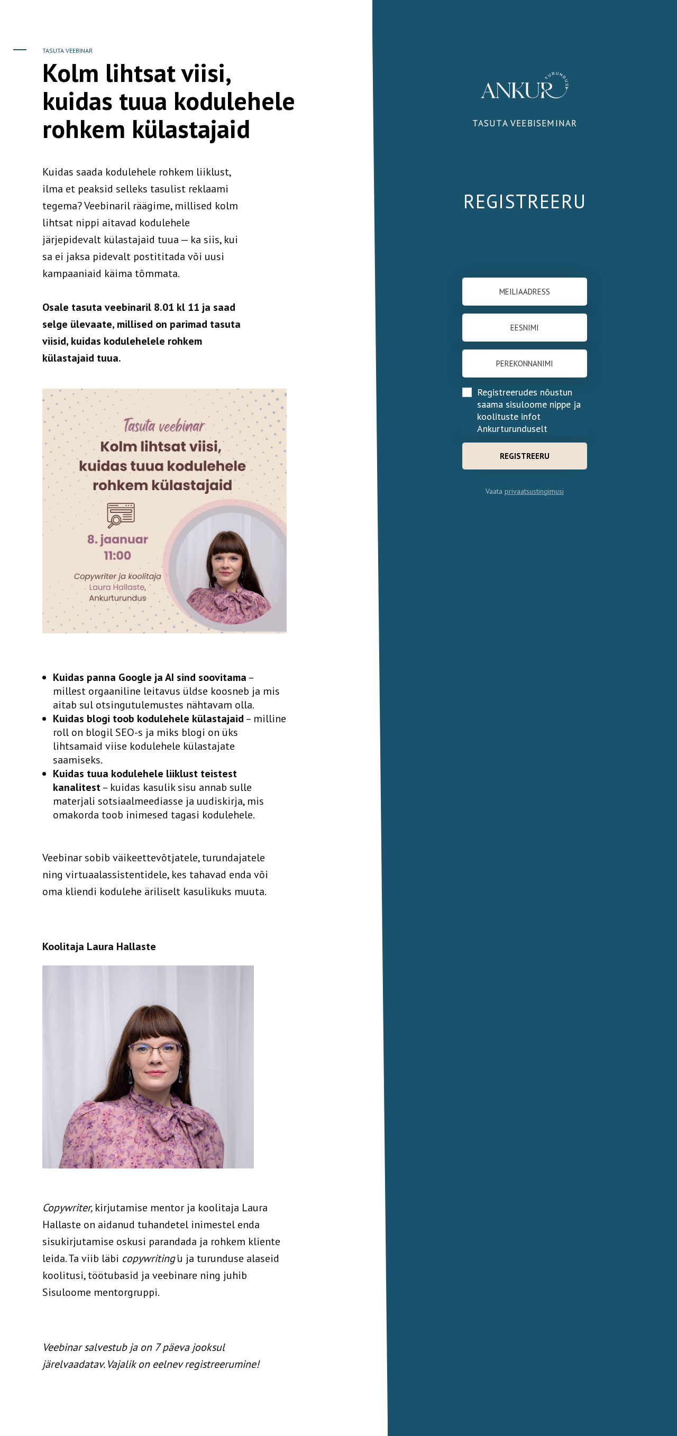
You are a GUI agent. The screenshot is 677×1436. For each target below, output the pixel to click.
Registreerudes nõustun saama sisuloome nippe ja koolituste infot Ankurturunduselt (529, 410)
